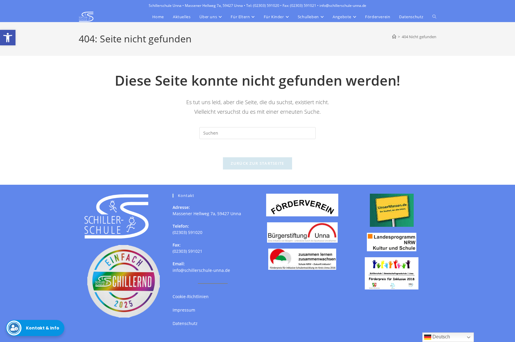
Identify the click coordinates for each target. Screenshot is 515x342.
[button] (7, 37)
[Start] (394, 36)
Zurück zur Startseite (257, 163)
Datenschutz (185, 323)
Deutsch (440, 336)
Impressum (184, 310)
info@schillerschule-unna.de (201, 270)
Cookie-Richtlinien (191, 296)
